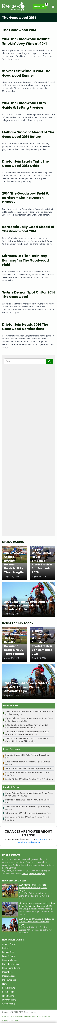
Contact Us (7, 1016)
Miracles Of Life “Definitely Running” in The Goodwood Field (25, 260)
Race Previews (8, 987)
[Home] (13, 6)
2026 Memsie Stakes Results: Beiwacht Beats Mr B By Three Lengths (33, 888)
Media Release (8, 976)
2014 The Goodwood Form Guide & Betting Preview (24, 105)
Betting (5, 948)
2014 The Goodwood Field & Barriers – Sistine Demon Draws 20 (25, 197)
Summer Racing (9, 999)
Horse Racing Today (11, 964)
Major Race (7, 972)
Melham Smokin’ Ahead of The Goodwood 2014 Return (28, 134)
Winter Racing (8, 1003)
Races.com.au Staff (21, 1016)
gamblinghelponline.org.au (28, 842)
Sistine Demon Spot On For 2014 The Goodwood (28, 294)
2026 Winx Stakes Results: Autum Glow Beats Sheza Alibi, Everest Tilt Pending (26, 740)
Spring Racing (8, 995)
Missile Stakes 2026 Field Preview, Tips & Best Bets (29, 779)
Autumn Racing (9, 944)
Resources (36, 1016)
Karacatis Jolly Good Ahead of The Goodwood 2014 (28, 229)
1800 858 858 (41, 839)
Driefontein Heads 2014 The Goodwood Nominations (25, 326)
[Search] (49, 361)
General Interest (9, 960)
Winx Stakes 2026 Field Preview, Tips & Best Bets (28, 768)
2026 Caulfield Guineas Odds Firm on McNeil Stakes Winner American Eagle (26, 726)
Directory (46, 1016)
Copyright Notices (10, 1020)
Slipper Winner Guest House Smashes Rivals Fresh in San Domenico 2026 (37, 904)
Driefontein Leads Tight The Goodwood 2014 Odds (25, 163)
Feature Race (8, 952)
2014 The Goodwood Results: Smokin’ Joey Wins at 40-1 (26, 41)
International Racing (11, 968)
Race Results (8, 991)
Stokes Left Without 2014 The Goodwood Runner (26, 73)
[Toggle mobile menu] (53, 6)
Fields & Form (8, 956)
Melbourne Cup (9, 980)
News (4, 984)
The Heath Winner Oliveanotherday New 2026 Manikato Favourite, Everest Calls (27, 733)
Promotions (40, 6)
